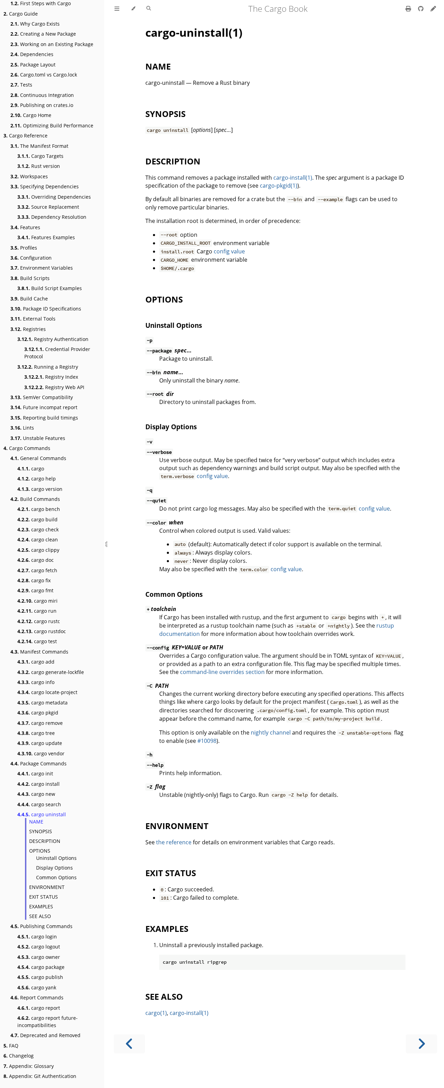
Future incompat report (43, 407)
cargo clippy (38, 550)
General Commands (38, 458)
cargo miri (37, 600)
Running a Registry (47, 366)
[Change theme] (133, 8)
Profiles (23, 247)
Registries (28, 329)
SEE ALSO (40, 916)
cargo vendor (41, 753)
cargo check (38, 529)
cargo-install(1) (292, 177)
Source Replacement (48, 207)
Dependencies (31, 54)
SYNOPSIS (40, 831)
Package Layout (33, 64)
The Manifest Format (39, 146)
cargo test (37, 641)
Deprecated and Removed (45, 1035)
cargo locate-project (47, 692)
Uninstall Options (56, 858)
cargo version (39, 489)
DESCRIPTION (44, 841)
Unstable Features (37, 438)
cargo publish (40, 977)
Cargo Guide (20, 13)
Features (25, 227)
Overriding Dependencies (54, 197)
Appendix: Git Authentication (39, 1076)
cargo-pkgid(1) (278, 185)
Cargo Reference (25, 135)
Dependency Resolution (51, 217)
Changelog (18, 1055)
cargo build (37, 519)
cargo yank (36, 987)
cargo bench (38, 509)
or (185, 647)
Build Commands (35, 499)
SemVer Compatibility (41, 397)
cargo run (37, 611)
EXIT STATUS (43, 896)
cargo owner (38, 957)
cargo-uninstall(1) (193, 32)
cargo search (39, 804)
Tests (21, 84)
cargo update (39, 743)
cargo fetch (37, 570)
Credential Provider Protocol (57, 353)
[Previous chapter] (129, 1043)
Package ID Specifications (45, 308)
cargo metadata (42, 702)
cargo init (35, 773)
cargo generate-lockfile (50, 672)
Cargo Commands (26, 448)
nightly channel (271, 732)
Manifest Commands (39, 651)
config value (229, 251)
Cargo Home (30, 115)
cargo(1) (156, 1013)
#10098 (206, 741)
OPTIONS (39, 850)
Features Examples (46, 237)
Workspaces (29, 176)
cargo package (41, 967)
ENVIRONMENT (47, 887)
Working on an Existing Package (51, 44)
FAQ (10, 1045)
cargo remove (40, 723)
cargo (30, 468)
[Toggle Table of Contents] (117, 8)
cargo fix (34, 580)
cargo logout (38, 946)
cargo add (35, 661)
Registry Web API (54, 387)
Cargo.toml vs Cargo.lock (43, 74)
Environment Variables (41, 267)
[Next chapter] (421, 1043)
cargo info (35, 682)
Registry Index (51, 377)
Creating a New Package (43, 33)
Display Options (54, 867)
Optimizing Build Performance (51, 125)
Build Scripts (30, 278)
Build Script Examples (49, 288)
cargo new (36, 794)
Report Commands (36, 997)
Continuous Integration (42, 95)
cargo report (38, 1008)
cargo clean (37, 539)
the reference (173, 842)
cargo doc (35, 560)
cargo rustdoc (41, 631)
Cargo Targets (40, 156)
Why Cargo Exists (35, 23)
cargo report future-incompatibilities (47, 1021)
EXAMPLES (41, 906)
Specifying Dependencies (44, 186)
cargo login (37, 936)
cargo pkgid (37, 712)
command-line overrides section (222, 672)
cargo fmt (35, 590)
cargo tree (36, 733)
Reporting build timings (44, 417)
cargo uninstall (41, 814)
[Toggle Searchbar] (148, 8)
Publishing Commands (41, 926)
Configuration (31, 257)
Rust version (38, 166)
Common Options (56, 877)
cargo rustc (38, 621)
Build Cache (29, 298)
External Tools (33, 318)
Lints (22, 427)
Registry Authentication (52, 339)
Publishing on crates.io (41, 105)
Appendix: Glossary (28, 1066)
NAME (36, 821)
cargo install (38, 784)
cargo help (36, 478)
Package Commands (38, 763)
